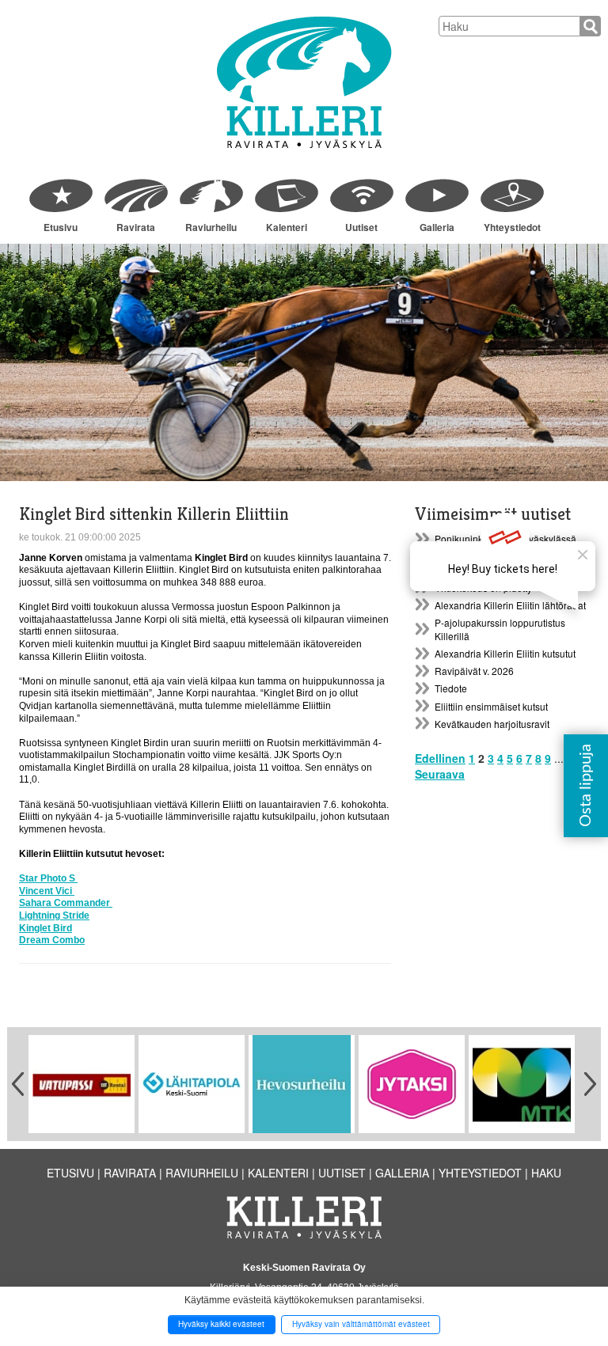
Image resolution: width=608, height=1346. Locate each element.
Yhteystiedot (512, 227)
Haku (546, 1173)
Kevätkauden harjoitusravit (492, 723)
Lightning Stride (54, 915)
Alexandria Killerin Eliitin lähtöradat (510, 605)
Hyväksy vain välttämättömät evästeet (361, 1323)
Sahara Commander (65, 902)
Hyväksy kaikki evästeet (221, 1323)
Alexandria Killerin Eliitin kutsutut (505, 653)
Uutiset (361, 227)
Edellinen (440, 758)
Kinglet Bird (45, 928)
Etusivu (61, 227)
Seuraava (440, 774)
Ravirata (135, 227)
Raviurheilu (211, 227)
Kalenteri (286, 227)
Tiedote (451, 688)
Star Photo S (48, 878)
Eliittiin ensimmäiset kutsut (491, 706)
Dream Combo (52, 940)
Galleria (437, 227)
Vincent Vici (46, 891)
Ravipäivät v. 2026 (474, 670)
